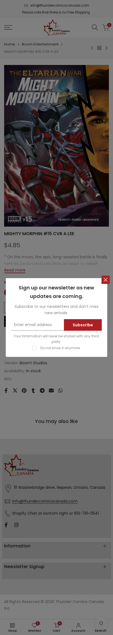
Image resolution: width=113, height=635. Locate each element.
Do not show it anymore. (60, 348)
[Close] (105, 280)
